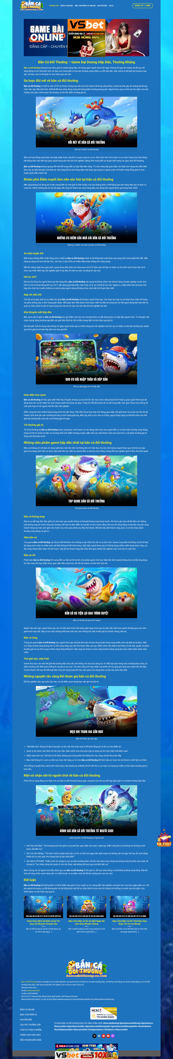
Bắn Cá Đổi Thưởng (28, 982)
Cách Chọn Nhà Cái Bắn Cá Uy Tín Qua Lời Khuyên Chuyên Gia (43, 922)
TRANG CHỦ (54, 6)
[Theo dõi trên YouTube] (108, 1036)
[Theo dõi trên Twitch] (113, 1036)
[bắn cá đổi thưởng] (32, 5)
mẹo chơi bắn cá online (85, 6)
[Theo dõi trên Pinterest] (104, 1036)
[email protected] (33, 990)
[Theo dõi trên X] (94, 1036)
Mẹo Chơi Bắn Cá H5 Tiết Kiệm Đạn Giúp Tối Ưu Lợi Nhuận (129, 922)
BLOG (111, 6)
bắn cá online (66, 6)
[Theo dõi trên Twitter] (99, 1036)
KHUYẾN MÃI (102, 6)
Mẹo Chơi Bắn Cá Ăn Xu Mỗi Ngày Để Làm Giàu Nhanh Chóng (86, 922)
